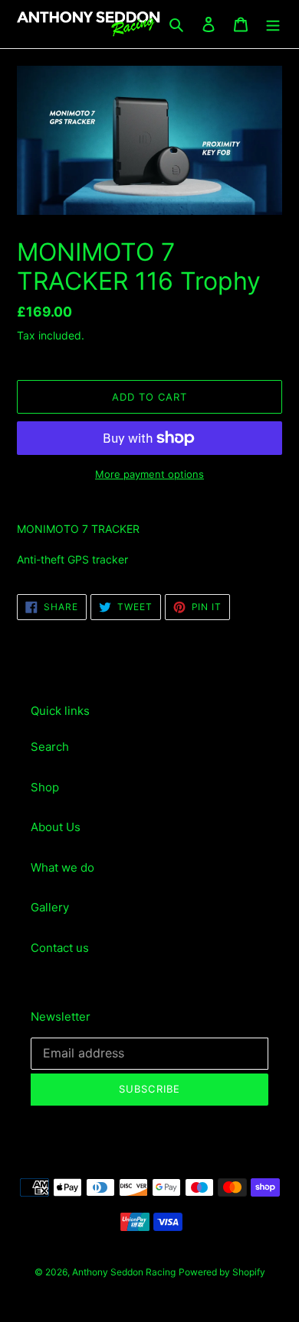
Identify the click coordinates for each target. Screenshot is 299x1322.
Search (50, 746)
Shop (45, 787)
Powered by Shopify (222, 1272)
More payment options (149, 474)
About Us (55, 827)
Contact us (60, 947)
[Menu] (273, 24)
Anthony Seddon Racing (124, 1272)
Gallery (50, 907)
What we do (62, 867)
